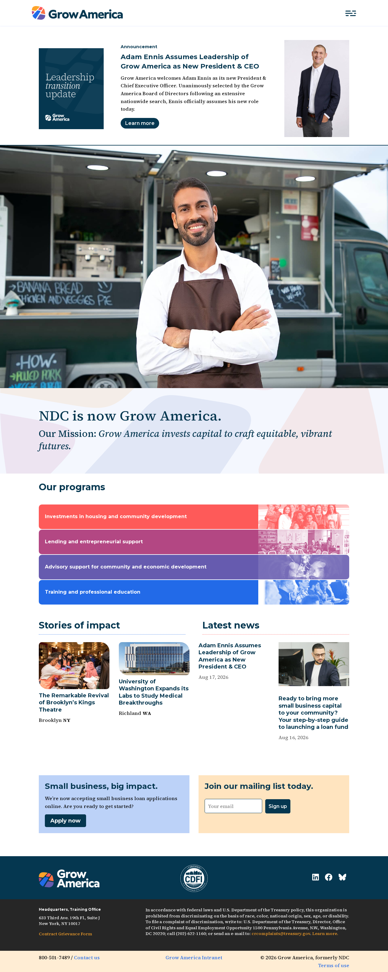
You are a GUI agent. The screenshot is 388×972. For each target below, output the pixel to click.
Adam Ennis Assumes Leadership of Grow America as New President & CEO (230, 656)
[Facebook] (329, 877)
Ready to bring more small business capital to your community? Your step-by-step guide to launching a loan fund (313, 712)
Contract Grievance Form (65, 934)
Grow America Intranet (194, 957)
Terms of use (333, 965)
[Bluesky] (342, 877)
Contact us (87, 957)
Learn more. (325, 933)
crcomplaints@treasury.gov (281, 933)
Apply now (65, 820)
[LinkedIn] (315, 877)
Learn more (140, 123)
